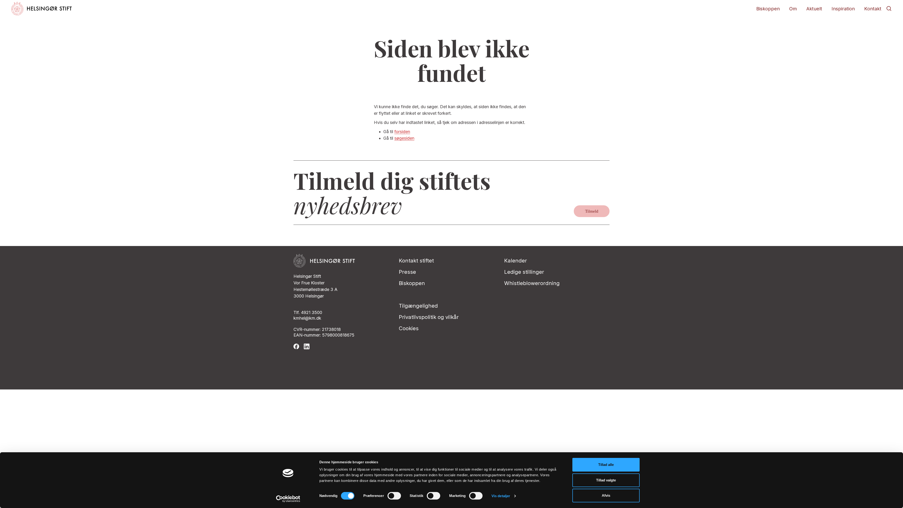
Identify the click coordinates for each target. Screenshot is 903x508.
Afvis (606, 495)
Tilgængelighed (418, 306)
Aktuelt (814, 9)
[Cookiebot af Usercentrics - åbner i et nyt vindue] (288, 498)
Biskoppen (768, 9)
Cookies (409, 328)
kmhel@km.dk (307, 318)
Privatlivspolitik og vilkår (429, 317)
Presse (407, 272)
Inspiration (843, 9)
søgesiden (404, 138)
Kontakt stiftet (416, 260)
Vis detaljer (500, 496)
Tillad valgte (606, 480)
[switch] (394, 496)
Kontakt (872, 9)
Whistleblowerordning (532, 283)
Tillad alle (606, 465)
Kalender (515, 260)
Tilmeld (591, 211)
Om (793, 9)
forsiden (402, 131)
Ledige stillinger (524, 272)
